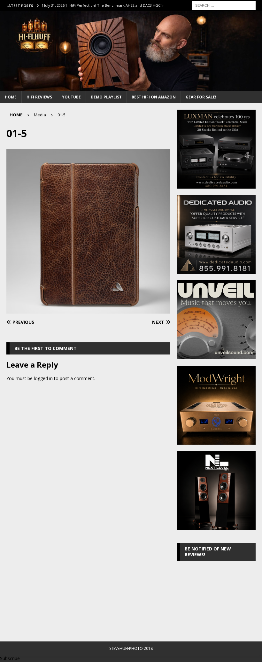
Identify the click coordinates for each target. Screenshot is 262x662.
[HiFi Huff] (131, 87)
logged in (43, 378)
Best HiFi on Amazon (154, 97)
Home (11, 97)
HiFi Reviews (39, 97)
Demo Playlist (106, 97)
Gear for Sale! (201, 97)
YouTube (71, 97)
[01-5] (88, 310)
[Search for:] (224, 5)
